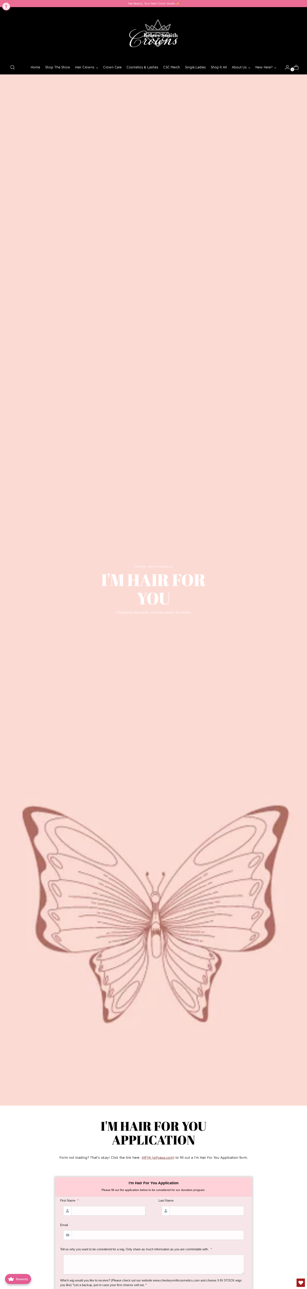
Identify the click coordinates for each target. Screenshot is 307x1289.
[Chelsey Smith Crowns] (153, 34)
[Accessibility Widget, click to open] (6, 6)
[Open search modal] (12, 67)
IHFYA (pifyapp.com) (158, 1157)
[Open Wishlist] (301, 1283)
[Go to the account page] (286, 67)
